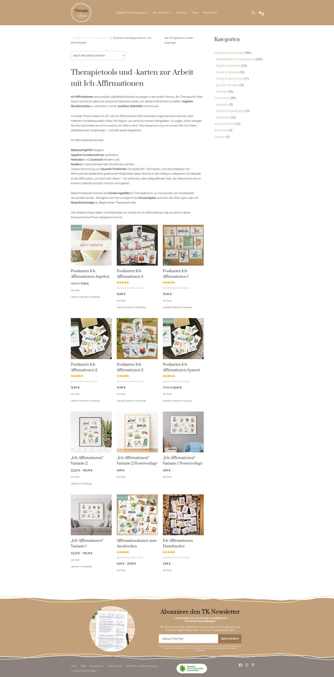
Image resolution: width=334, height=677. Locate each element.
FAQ (74, 666)
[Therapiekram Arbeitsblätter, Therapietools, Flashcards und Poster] (81, 12)
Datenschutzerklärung (212, 646)
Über (195, 12)
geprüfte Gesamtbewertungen (130, 288)
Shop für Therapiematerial (94, 37)
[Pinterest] (253, 665)
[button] (147, 12)
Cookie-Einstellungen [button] (84, 670)
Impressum (97, 666)
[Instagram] (247, 665)
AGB (83, 666)
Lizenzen (181, 12)
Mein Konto (210, 12)
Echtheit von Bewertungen (141, 666)
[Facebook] (240, 665)
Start (73, 37)
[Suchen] (253, 12)
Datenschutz (115, 666)
